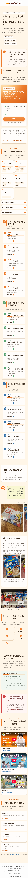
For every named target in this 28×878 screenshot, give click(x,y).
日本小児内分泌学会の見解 (13, 709)
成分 (9, 168)
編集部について (9, 864)
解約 (4, 171)
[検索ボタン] (25, 3)
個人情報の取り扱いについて (15, 854)
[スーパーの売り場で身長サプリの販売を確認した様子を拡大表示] (11, 566)
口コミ (4, 168)
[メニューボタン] (2, 3)
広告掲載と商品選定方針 (17, 864)
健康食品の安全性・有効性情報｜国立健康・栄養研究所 (14, 871)
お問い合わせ (23, 866)
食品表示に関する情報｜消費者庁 (14, 870)
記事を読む (10, 241)
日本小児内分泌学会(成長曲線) (14, 873)
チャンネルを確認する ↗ (7, 750)
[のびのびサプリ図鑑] (14, 3)
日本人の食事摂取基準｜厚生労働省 (14, 868)
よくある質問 (17, 866)
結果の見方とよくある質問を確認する (12, 140)
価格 (17, 171)
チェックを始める (13, 118)
